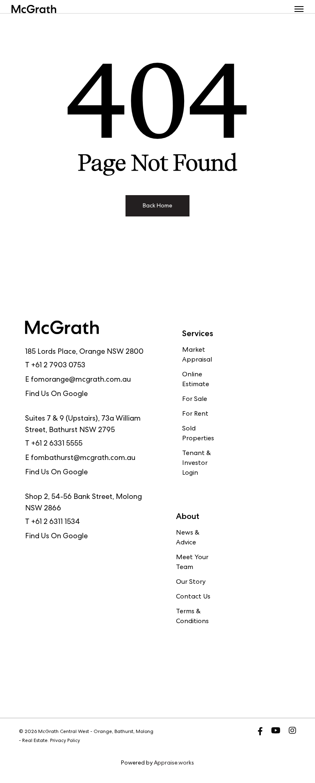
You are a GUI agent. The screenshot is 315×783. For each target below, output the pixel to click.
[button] (299, 9)
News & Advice (187, 538)
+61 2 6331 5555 (56, 444)
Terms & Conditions (192, 617)
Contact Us (193, 597)
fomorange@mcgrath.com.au (81, 380)
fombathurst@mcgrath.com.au (83, 458)
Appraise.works (174, 763)
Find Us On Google (56, 394)
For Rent (195, 414)
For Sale (194, 399)
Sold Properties (198, 434)
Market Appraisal (197, 355)
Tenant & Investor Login (196, 464)
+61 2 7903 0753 (58, 365)
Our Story (190, 582)
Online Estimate (195, 380)
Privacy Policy (65, 741)
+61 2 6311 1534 (55, 522)
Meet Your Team (192, 563)
